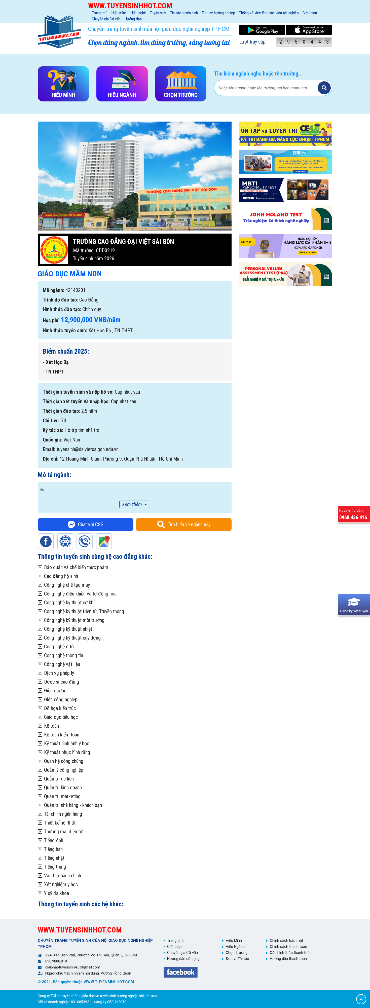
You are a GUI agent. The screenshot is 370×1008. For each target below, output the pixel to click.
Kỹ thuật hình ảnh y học (66, 743)
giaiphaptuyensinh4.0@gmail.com (72, 967)
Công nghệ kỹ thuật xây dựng (72, 638)
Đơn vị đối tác (237, 958)
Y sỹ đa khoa (56, 893)
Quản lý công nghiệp (63, 770)
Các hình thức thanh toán (291, 952)
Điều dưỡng (55, 691)
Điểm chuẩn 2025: (66, 351)
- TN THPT (53, 372)
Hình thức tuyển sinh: (65, 330)
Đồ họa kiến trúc (60, 708)
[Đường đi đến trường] (104, 541)
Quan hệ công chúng (63, 761)
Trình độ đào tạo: (60, 300)
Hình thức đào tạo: (62, 309)
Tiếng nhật (54, 858)
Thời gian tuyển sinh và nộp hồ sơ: (78, 392)
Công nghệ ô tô (59, 647)
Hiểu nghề (138, 13)
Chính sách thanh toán (288, 946)
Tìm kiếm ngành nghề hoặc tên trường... (258, 73)
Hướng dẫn (133, 19)
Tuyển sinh (158, 13)
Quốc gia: (52, 440)
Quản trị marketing (62, 796)
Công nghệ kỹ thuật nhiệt (68, 629)
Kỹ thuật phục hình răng (67, 752)
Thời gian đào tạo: (61, 411)
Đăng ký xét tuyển (354, 611)
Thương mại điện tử (63, 832)
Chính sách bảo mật (286, 940)
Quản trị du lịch (59, 779)
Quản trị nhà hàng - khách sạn (73, 805)
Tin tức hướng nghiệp (218, 13)
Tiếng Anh (53, 840)
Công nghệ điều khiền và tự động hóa (80, 594)
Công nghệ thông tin (63, 655)
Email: (49, 449)
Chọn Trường (236, 952)
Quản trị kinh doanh (63, 788)
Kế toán (51, 726)
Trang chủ (99, 13)
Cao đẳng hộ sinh (61, 576)
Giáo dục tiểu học (61, 717)
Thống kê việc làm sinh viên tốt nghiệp (269, 13)
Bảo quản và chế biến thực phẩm (76, 567)
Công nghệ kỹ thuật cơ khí (69, 603)
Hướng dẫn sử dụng (183, 958)
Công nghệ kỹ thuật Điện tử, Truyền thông (84, 611)
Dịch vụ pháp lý (59, 673)
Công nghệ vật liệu (62, 664)
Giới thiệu (310, 13)
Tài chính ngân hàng (63, 814)
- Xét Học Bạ (55, 362)
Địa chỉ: (50, 459)
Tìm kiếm (324, 87)
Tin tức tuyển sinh (184, 13)
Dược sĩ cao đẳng (61, 682)
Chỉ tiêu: (51, 421)
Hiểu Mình (234, 940)
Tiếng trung (55, 867)
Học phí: (51, 320)
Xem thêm (132, 504)
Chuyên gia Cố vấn (106, 19)
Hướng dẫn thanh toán (288, 958)
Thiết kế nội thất (60, 823)
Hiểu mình (119, 13)
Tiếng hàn (53, 849)
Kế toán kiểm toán (61, 735)
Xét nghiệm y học (61, 884)
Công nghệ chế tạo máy (67, 585)
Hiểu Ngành (235, 946)
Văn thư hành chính (62, 876)
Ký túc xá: (53, 430)
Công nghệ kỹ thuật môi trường (74, 620)
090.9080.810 (56, 961)
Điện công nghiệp (61, 699)
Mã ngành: (53, 290)
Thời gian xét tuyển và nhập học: (76, 401)
